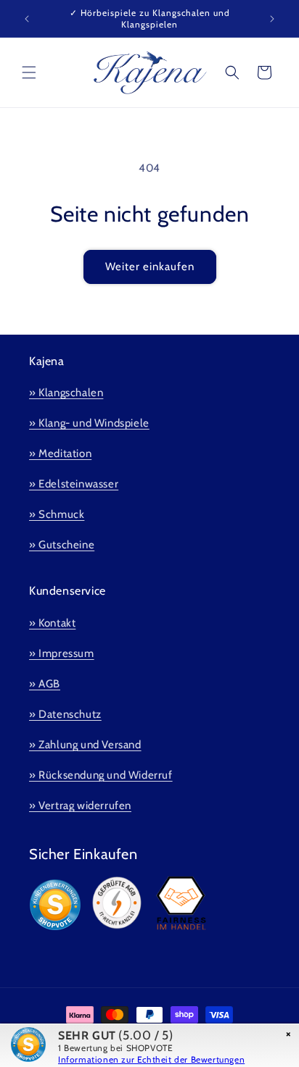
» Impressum (61, 653)
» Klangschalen (66, 392)
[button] (29, 72)
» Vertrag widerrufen (80, 805)
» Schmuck (56, 514)
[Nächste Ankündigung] (272, 19)
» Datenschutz (65, 714)
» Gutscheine (61, 544)
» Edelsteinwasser (73, 483)
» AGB (44, 683)
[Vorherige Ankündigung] (27, 19)
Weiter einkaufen (149, 266)
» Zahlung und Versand (85, 744)
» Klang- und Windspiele (89, 423)
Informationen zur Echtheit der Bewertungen (151, 1059)
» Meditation (60, 453)
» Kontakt (52, 622)
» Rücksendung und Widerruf (101, 775)
